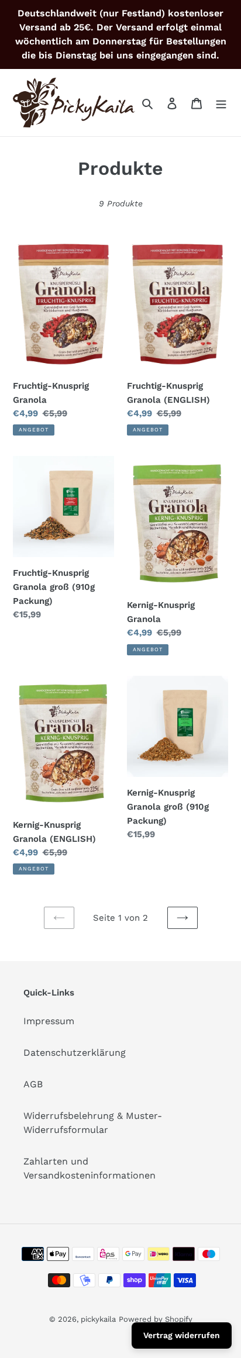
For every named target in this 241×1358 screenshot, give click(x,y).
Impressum (48, 1021)
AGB (33, 1084)
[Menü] (221, 103)
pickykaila (98, 1319)
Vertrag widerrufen (181, 1335)
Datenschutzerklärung (74, 1052)
